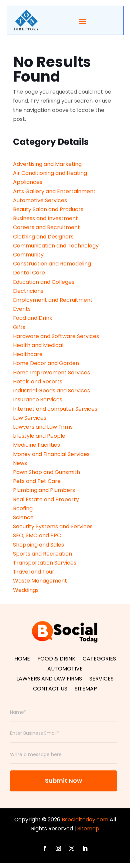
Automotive (65, 669)
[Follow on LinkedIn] (85, 848)
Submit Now (63, 780)
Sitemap (86, 689)
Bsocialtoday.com (85, 819)
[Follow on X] (71, 848)
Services (101, 679)
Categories (99, 659)
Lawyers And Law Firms (49, 679)
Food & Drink (56, 659)
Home (22, 659)
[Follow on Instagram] (58, 848)
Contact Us (50, 689)
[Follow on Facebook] (45, 848)
